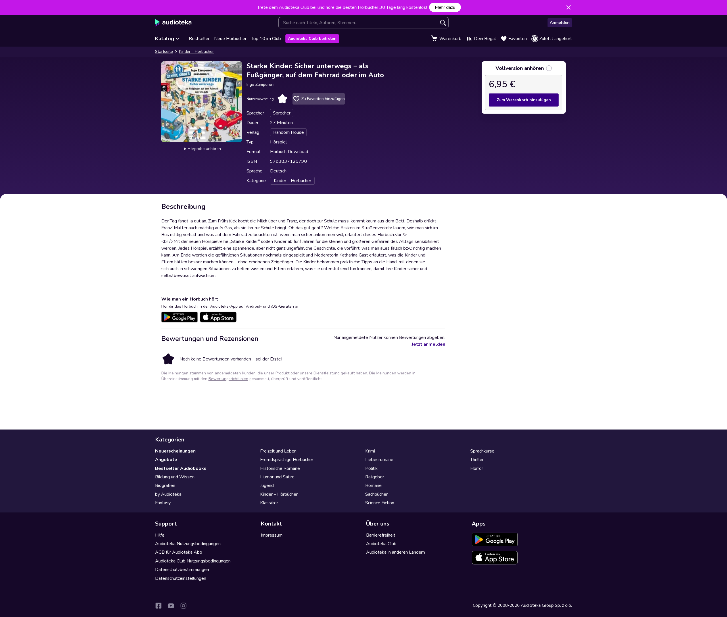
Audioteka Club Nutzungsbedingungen (193, 561)
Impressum (272, 535)
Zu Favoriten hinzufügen (323, 98)
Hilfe (159, 535)
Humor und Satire (277, 477)
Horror (476, 468)
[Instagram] (183, 605)
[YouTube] (171, 605)
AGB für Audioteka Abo (178, 552)
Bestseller (199, 39)
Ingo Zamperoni (260, 84)
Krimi (370, 451)
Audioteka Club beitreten (312, 38)
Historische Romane (280, 468)
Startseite (164, 51)
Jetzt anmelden (428, 344)
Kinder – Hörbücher (196, 51)
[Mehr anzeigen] (549, 68)
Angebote (166, 460)
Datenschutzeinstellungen (180, 578)
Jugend (267, 485)
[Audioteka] (173, 22)
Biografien (165, 485)
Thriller (477, 460)
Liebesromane (379, 460)
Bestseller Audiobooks (180, 468)
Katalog (164, 38)
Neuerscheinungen (175, 451)
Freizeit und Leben (278, 451)
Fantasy (163, 503)
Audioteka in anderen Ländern (395, 552)
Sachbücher (376, 494)
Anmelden (560, 22)
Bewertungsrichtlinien (228, 379)
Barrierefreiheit (380, 535)
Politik (371, 468)
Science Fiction (379, 503)
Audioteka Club (381, 544)
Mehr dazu (445, 7)
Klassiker (269, 503)
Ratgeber (374, 477)
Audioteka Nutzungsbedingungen (188, 544)
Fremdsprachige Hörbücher (286, 460)
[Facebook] (158, 605)
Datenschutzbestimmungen (182, 569)
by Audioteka (168, 494)
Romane (373, 485)
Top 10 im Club (266, 39)
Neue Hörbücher (230, 39)
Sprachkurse (482, 451)
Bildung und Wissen (175, 477)
